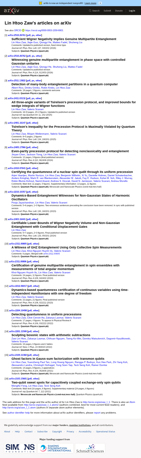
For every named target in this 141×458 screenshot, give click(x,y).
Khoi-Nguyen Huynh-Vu (40, 250)
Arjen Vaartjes (19, 175)
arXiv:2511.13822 (16, 80)
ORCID (17, 30)
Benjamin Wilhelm (70, 175)
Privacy (70, 431)
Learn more (90, 3)
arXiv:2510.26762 (17, 56)
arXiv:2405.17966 (17, 147)
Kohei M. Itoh (107, 178)
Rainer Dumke (99, 365)
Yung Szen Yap (64, 365)
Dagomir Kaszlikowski (118, 338)
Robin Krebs (48, 87)
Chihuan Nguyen (55, 338)
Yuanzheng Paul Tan (38, 362)
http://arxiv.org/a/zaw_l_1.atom (19, 407)
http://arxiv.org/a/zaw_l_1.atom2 (41, 404)
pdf (28, 35)
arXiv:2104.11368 (18, 355)
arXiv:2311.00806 (17, 261)
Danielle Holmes (97, 175)
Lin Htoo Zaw (19, 42)
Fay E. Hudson (91, 178)
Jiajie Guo (32, 42)
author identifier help (18, 412)
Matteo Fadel (60, 42)
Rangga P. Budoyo (85, 362)
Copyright (57, 431)
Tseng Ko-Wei (73, 338)
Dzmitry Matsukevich (94, 338)
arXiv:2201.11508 (18, 331)
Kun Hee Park (103, 362)
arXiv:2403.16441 (17, 219)
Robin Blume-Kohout (23, 181)
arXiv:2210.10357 (17, 192)
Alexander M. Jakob (70, 178)
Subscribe (42, 431)
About (7, 431)
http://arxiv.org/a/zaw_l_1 (96, 402)
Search (96, 10)
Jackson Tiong (34, 154)
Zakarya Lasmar (54, 317)
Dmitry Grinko (32, 87)
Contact (28, 431)
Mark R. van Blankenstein (44, 178)
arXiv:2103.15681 (18, 378)
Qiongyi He (45, 42)
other (38, 35)
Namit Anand (42, 181)
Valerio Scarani (35, 109)
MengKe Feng (19, 385)
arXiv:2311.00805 (18, 243)
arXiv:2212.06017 (18, 286)
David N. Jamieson (82, 181)
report (97, 412)
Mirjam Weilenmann (38, 133)
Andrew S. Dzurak (60, 181)
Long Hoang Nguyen (62, 362)
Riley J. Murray (124, 178)
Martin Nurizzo (36, 175)
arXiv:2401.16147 (17, 123)
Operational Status (105, 431)
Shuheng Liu (75, 42)
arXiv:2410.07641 (17, 168)
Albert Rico (17, 87)
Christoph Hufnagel (44, 365)
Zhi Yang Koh (120, 362)
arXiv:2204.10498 (18, 310)
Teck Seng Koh (82, 365)
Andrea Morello (119, 181)
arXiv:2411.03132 (16, 98)
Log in (132, 10)
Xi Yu (84, 175)
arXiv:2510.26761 (17, 35)
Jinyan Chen (18, 154)
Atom (132, 402)
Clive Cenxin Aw (35, 317)
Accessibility (85, 431)
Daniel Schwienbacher (120, 175)
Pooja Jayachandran (23, 202)
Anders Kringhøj (20, 178)
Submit (107, 10)
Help (17, 431)
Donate (119, 10)
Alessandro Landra (22, 365)
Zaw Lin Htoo (19, 338)
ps (33, 35)
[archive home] (11, 10)
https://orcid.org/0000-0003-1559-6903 (44, 30)
